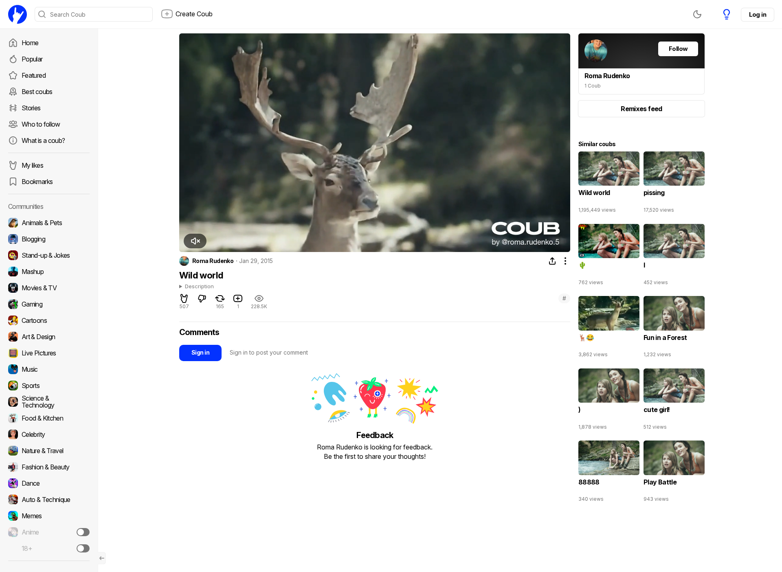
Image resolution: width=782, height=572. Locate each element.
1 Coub (592, 86)
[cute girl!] (674, 401)
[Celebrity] (49, 434)
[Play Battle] (674, 473)
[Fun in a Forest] (674, 328)
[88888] (608, 473)
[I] (674, 256)
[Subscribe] (83, 532)
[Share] (552, 261)
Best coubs (37, 92)
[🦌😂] (608, 328)
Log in (757, 14)
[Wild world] (608, 184)
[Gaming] (49, 304)
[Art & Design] (49, 337)
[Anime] (49, 532)
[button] (195, 241)
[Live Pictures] (49, 353)
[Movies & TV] (49, 288)
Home (30, 43)
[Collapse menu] (101, 558)
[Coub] (17, 14)
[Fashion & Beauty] (49, 467)
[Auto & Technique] (49, 499)
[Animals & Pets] (49, 223)
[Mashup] (49, 271)
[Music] (49, 369)
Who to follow (41, 124)
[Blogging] (49, 239)
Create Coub (194, 14)
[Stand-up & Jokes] (49, 255)
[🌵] (608, 256)
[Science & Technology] (49, 402)
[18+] (83, 548)
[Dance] (49, 483)
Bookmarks (37, 182)
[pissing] (674, 184)
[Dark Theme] (697, 14)
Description (199, 286)
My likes (32, 165)
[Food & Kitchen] (49, 418)
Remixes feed (641, 109)
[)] (608, 401)
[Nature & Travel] (49, 451)
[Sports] (49, 385)
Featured (34, 75)
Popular (32, 59)
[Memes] (49, 516)
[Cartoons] (49, 320)
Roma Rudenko (212, 261)
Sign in (200, 352)
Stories (31, 108)
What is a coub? (43, 140)
